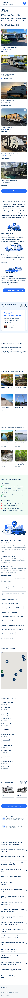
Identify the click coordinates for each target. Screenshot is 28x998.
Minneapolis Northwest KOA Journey (12, 629)
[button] (24, 659)
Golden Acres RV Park (8, 634)
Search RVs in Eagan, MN (14, 806)
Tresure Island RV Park (8, 621)
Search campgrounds (7, 638)
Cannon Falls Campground (9, 612)
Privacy (7, 995)
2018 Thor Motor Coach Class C (13, 315)
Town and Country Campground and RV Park (13, 594)
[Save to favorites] (25, 30)
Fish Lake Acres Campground (10, 603)
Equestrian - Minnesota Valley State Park (13, 625)
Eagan (24, 20)
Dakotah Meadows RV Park (9, 599)
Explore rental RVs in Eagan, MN (14, 290)
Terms (2, 995)
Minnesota (18, 20)
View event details (6, 355)
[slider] (7, 49)
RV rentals (3, 20)
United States (11, 20)
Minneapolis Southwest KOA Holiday (12, 608)
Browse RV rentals (14, 191)
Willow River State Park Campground (12, 616)
